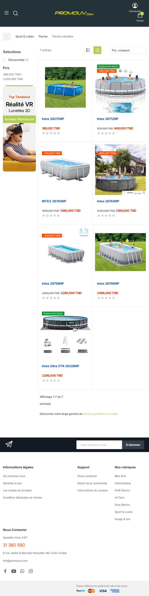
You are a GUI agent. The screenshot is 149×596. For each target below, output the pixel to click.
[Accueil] (7, 36)
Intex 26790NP (108, 283)
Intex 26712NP (107, 119)
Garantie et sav (12, 483)
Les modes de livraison (17, 490)
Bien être (120, 476)
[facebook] (5, 571)
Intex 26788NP (53, 283)
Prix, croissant (121, 50)
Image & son (122, 519)
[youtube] (13, 571)
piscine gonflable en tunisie (100, 413)
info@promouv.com (15, 560)
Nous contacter (87, 476)
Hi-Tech (119, 497)
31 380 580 (14, 545)
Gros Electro (122, 504)
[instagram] (31, 571)
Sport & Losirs (123, 511)
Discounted (18, 60)
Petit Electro (122, 490)
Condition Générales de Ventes (22, 497)
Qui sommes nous (14, 476)
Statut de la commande (92, 483)
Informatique (123, 483)
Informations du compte (92, 490)
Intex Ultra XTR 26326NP (60, 366)
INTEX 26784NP (54, 201)
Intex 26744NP (108, 201)
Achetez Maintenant (19, 119)
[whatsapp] (22, 571)
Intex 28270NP (53, 119)
